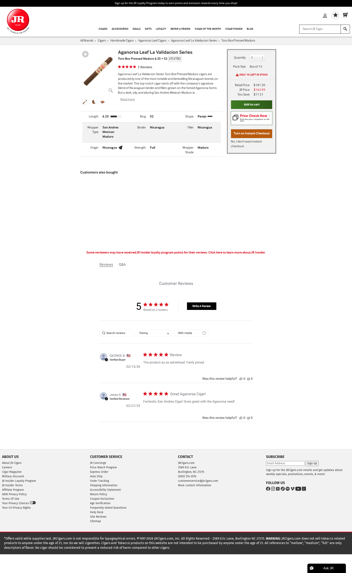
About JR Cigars (12, 463)
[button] (84, 102)
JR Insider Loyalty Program (19, 481)
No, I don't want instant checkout (246, 144)
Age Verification (100, 503)
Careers (7, 467)
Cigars (103, 29)
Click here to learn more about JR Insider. (237, 253)
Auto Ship (96, 476)
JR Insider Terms (12, 485)
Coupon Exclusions (102, 499)
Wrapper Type (92, 130)
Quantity (240, 58)
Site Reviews (98, 516)
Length (93, 117)
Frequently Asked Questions (108, 507)
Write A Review (201, 306)
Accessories (120, 29)
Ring (143, 117)
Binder (141, 128)
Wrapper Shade (188, 150)
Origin (94, 148)
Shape (189, 117)
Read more (127, 99)
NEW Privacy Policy (14, 494)
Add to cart (252, 104)
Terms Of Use (10, 499)
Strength (140, 148)
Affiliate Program (13, 490)
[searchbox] (117, 333)
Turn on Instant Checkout (252, 133)
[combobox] (154, 333)
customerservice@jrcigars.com (198, 481)
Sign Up (312, 463)
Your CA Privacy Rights (16, 507)
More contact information (194, 485)
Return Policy (98, 494)
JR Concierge (98, 463)
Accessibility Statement (105, 490)
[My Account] (325, 16)
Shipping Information (103, 485)
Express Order (99, 472)
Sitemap (95, 521)
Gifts (148, 29)
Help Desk (96, 512)
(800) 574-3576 (187, 476)
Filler (191, 128)
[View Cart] (345, 15)
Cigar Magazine (12, 472)
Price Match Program (103, 467)
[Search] (345, 29)
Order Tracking (99, 481)
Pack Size (239, 67)
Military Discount (13, 476)
